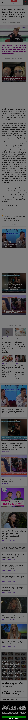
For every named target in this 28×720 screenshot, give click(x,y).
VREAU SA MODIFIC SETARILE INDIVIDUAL (14, 718)
